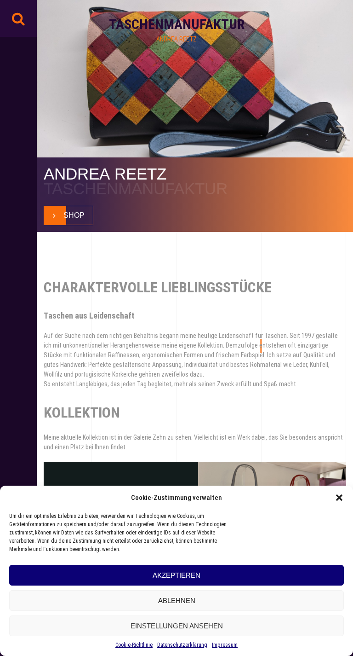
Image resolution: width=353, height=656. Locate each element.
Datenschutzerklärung (182, 645)
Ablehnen (176, 600)
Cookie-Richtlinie (134, 645)
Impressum (225, 645)
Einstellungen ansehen (177, 626)
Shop (74, 215)
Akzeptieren (176, 575)
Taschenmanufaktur (177, 24)
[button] (339, 497)
